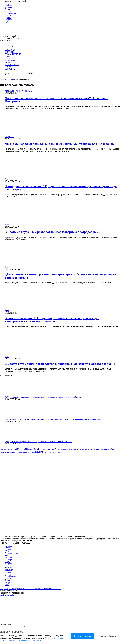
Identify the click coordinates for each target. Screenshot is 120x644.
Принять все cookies (82, 636)
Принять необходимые (108, 636)
